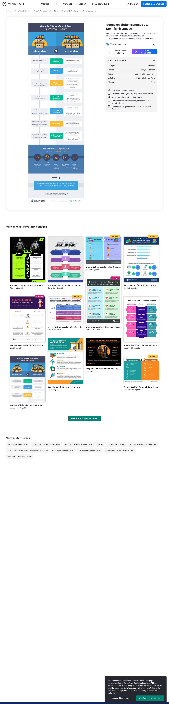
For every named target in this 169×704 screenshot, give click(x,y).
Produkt (44, 4)
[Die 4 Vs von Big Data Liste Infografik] (65, 361)
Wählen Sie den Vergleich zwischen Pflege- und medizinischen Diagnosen (141, 387)
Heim (8, 11)
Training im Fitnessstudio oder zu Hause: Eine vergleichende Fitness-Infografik (27, 285)
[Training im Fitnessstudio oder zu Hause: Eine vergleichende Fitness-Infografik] (27, 259)
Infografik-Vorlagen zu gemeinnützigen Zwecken (28, 450)
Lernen (82, 4)
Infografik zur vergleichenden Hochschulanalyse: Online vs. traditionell (141, 345)
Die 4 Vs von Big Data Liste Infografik (65, 387)
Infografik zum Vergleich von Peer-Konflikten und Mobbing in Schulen (65, 327)
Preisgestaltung (100, 4)
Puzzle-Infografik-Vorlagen (63, 450)
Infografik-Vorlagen (40, 11)
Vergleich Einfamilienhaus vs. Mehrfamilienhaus (27, 405)
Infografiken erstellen (21, 11)
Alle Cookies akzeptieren (150, 698)
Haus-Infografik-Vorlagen (18, 444)
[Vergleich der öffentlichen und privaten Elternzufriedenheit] (141, 259)
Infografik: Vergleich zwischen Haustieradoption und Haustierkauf (103, 327)
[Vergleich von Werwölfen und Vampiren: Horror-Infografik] (103, 352)
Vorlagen (67, 4)
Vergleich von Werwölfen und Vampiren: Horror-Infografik (103, 369)
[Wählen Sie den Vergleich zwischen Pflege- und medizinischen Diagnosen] (141, 370)
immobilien (54, 11)
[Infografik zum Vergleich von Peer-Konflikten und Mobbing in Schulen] (65, 310)
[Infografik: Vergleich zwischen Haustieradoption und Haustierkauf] (103, 301)
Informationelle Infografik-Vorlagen (79, 444)
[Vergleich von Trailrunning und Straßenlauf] (27, 319)
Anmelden (132, 4)
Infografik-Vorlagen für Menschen (142, 444)
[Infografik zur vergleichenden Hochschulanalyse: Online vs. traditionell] (141, 319)
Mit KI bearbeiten (146, 51)
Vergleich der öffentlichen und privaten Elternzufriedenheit (141, 285)
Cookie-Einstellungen (121, 698)
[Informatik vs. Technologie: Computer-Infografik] (65, 259)
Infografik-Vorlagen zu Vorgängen (119, 450)
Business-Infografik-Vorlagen (19, 456)
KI (56, 4)
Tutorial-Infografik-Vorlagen (90, 450)
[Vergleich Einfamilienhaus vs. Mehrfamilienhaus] (27, 379)
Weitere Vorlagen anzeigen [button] (84, 418)
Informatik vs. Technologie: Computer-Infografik (65, 285)
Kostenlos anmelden (154, 4)
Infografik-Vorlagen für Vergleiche (46, 444)
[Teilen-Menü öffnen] (154, 44)
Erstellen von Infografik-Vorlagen (111, 444)
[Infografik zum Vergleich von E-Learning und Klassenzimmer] (103, 250)
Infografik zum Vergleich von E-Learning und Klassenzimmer (103, 267)
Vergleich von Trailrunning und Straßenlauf (27, 345)
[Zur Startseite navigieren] (13, 4)
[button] (118, 51)
